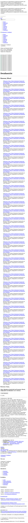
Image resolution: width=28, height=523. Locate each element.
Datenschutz (5, 483)
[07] (14, 147)
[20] (14, 284)
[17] (14, 260)
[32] (14, 380)
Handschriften (6, 443)
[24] (14, 316)
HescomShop (3, 450)
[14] (14, 236)
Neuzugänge (5, 472)
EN (1, 18)
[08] (14, 155)
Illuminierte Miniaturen (14, 443)
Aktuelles (5, 26)
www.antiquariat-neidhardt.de (10, 494)
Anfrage (2, 447)
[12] (14, 212)
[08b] (14, 163)
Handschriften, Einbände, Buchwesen (16, 441)
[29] (14, 356)
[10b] (14, 195)
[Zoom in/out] (4, 16)
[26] (14, 332)
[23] (14, 308)
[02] (14, 91)
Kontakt (4, 28)
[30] (14, 364)
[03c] (14, 115)
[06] (14, 139)
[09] (14, 179)
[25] (14, 324)
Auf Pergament (13, 442)
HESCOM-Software (12, 451)
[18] (14, 268)
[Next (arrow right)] (2, 17)
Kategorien (5, 23)
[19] (14, 276)
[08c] (14, 171)
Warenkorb (5, 30)
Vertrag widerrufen (7, 481)
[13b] (14, 228)
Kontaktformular (4, 496)
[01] (14, 83)
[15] (14, 244)
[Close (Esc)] (1, 16)
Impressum (5, 484)
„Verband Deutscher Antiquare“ (12, 498)
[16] (14, 252)
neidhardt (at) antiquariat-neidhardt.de (12, 492)
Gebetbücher (19, 442)
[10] (14, 187)
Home (4, 21)
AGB (4, 479)
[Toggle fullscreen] (3, 16)
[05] (14, 131)
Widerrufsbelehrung (7, 482)
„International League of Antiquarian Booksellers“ (11, 499)
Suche (4, 25)
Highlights (5, 471)
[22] (14, 300)
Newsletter (5, 474)
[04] (14, 123)
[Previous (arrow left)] (1, 17)
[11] (14, 203)
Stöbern (4, 24)
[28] (14, 348)
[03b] (14, 107)
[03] (14, 99)
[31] (14, 372)
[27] (14, 340)
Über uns (5, 27)
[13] (14, 220)
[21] (14, 292)
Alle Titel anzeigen (4, 449)
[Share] (2, 16)
